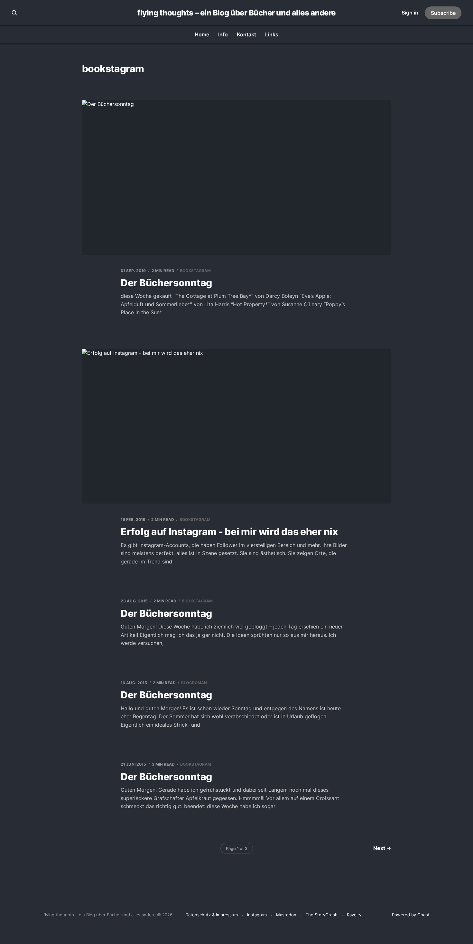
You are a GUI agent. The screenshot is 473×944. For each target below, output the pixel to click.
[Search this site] (14, 13)
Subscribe (443, 13)
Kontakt (246, 34)
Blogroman (194, 682)
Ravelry (354, 914)
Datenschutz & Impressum (211, 914)
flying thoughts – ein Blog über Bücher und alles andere (236, 13)
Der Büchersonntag (166, 282)
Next (379, 848)
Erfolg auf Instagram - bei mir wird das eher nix (229, 531)
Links (271, 34)
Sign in (410, 12)
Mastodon (286, 914)
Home (202, 34)
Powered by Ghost (411, 914)
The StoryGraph (322, 914)
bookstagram (195, 270)
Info (223, 34)
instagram (257, 914)
